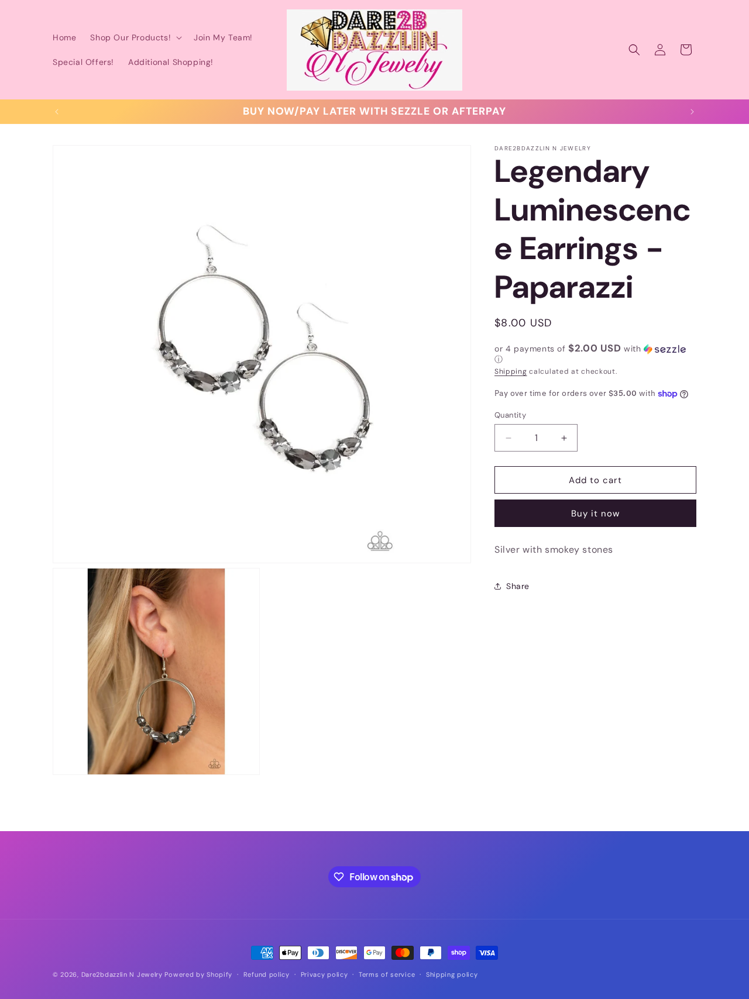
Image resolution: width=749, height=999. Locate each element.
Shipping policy (452, 974)
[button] (135, 37)
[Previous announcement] (57, 112)
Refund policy (266, 974)
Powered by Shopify (198, 974)
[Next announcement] (692, 112)
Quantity (510, 415)
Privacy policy (324, 974)
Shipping (510, 371)
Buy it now (595, 513)
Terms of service (387, 974)
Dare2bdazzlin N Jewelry (122, 974)
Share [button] (518, 586)
